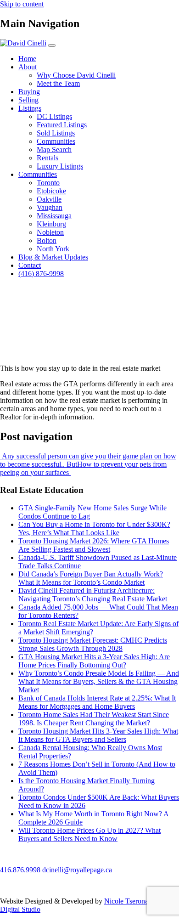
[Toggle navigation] (52, 45)
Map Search (54, 149)
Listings (29, 108)
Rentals (47, 158)
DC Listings (54, 116)
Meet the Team (58, 83)
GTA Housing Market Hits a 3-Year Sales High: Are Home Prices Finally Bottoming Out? (94, 661)
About (27, 67)
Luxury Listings (60, 166)
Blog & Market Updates (53, 257)
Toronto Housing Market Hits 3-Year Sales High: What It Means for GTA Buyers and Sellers (98, 735)
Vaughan (49, 207)
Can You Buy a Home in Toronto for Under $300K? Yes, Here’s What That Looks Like (94, 528)
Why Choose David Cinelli (76, 75)
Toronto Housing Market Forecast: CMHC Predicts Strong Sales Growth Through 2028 (92, 644)
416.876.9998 (20, 870)
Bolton (46, 240)
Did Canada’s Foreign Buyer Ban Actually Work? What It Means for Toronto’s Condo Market (90, 578)
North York (53, 249)
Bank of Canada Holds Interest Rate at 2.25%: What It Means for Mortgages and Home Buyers (97, 702)
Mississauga (54, 216)
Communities (56, 141)
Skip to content (22, 4)
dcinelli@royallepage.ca (77, 870)
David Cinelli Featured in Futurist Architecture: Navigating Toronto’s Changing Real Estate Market (92, 595)
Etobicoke (51, 191)
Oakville (49, 199)
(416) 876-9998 (41, 273)
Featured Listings (62, 125)
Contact (29, 265)
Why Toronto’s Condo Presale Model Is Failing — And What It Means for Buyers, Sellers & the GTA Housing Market (98, 681)
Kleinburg (51, 224)
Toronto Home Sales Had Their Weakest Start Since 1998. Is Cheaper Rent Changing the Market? (93, 719)
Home (27, 58)
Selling (28, 100)
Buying (29, 92)
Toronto (48, 182)
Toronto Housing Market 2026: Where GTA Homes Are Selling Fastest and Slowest (93, 545)
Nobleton (50, 232)
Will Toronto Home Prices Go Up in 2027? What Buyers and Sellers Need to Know (89, 834)
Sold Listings (56, 133)
